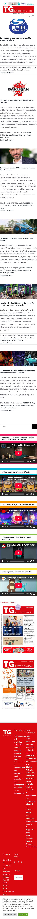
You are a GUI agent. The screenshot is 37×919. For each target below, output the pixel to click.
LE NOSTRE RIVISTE (8, 602)
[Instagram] (18, 862)
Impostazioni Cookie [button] (10, 914)
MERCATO (3, 270)
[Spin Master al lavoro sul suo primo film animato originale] (18, 26)
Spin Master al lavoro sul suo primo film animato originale (15, 39)
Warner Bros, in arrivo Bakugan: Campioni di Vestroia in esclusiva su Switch (17, 371)
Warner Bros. (22, 340)
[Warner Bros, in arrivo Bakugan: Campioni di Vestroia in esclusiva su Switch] (18, 358)
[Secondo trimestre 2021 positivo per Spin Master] (18, 226)
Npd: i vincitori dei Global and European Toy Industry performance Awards (17, 304)
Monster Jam (21, 270)
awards (2, 338)
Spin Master (26, 70)
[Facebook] (21, 862)
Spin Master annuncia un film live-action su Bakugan (16, 101)
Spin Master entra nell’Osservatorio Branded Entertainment (17, 169)
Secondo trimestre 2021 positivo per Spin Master (16, 239)
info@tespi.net (8, 891)
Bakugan (11, 70)
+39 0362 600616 (6, 883)
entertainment (17, 205)
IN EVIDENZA (27, 268)
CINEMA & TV (27, 67)
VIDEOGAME (27, 403)
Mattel (31, 338)
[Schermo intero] (34, 461)
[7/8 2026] (18, 605)
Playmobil (6, 340)
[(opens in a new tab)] (18, 659)
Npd (1, 340)
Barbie (13, 338)
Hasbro (18, 338)
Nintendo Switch (11, 405)
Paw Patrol (17, 70)
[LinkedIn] (15, 862)
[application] (18, 453)
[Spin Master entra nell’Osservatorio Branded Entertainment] (18, 156)
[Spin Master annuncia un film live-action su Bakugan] (18, 88)
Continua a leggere (6, 72)
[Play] (3, 461)
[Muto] (31, 461)
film (13, 135)
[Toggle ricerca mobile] (29, 15)
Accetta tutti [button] (23, 914)
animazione (4, 70)
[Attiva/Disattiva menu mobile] (33, 15)
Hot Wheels (25, 338)
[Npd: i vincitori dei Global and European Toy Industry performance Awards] (18, 291)
